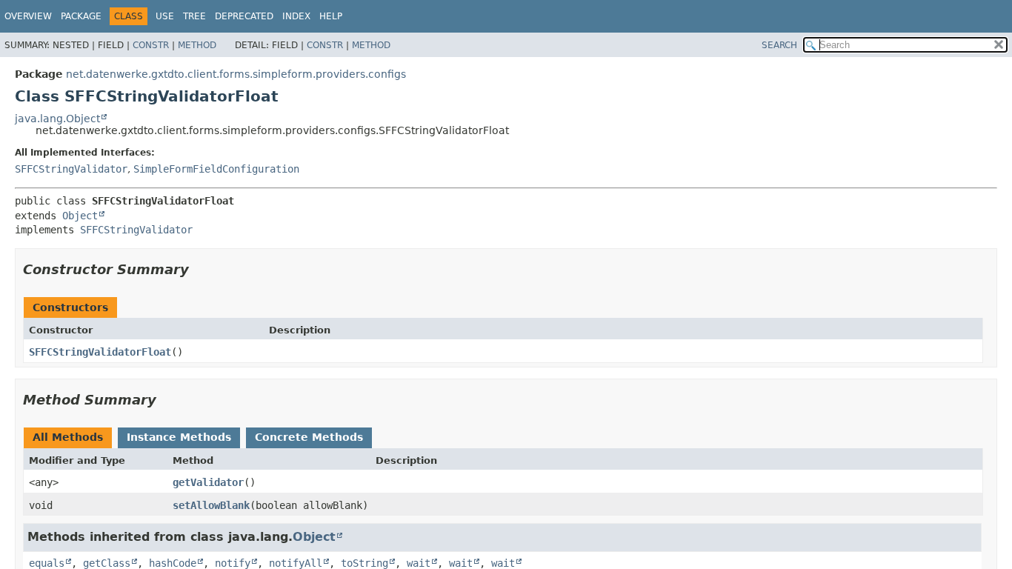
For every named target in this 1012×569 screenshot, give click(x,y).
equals (46, 563)
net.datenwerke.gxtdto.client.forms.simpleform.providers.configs (236, 74)
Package (81, 16)
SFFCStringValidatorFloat (100, 352)
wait (418, 563)
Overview (28, 16)
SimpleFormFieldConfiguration (216, 169)
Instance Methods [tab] (179, 437)
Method (197, 45)
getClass (106, 563)
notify (232, 563)
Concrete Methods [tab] (309, 437)
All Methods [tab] (68, 437)
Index (296, 16)
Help (330, 16)
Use (165, 16)
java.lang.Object (57, 118)
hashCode (172, 563)
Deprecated (244, 16)
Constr (151, 45)
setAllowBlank (211, 505)
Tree (194, 16)
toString (364, 563)
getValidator (208, 482)
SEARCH (779, 45)
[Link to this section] (199, 269)
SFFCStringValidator (71, 169)
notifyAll (295, 563)
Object (80, 216)
